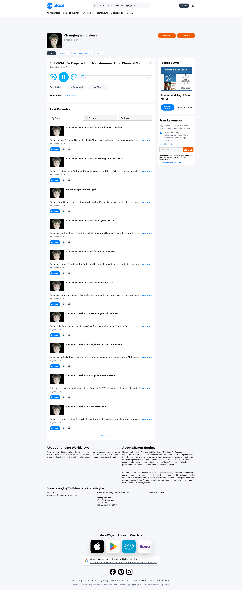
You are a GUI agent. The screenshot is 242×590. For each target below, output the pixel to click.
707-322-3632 (159, 492)
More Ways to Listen (82, 53)
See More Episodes (101, 435)
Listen (51, 53)
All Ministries (53, 12)
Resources (64, 53)
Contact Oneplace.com (135, 580)
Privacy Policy (101, 580)
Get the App (76, 580)
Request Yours (168, 107)
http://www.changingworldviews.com (62, 495)
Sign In (184, 5)
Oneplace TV (117, 12)
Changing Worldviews (80, 35)
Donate (186, 35)
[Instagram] (129, 572)
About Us (88, 580)
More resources (184, 107)
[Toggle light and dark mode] (193, 5)
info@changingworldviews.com (116, 492)
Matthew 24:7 (72, 95)
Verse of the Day (71, 12)
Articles (100, 53)
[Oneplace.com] (55, 6)
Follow (166, 35)
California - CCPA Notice (159, 580)
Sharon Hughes (72, 39)
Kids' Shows (102, 12)
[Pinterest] (121, 572)
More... (129, 12)
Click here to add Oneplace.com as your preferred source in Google (123, 562)
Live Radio (87, 12)
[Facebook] (113, 572)
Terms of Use (116, 580)
